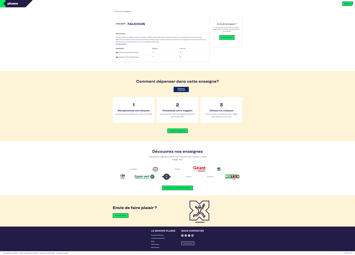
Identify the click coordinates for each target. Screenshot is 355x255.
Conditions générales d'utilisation (28, 253)
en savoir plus (121, 44)
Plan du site (155, 244)
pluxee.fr (347, 4)
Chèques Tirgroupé (181, 89)
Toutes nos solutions (158, 238)
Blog (152, 241)
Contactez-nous (187, 243)
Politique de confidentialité (47, 253)
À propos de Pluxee (157, 235)
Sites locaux (155, 247)
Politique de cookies (62, 253)
